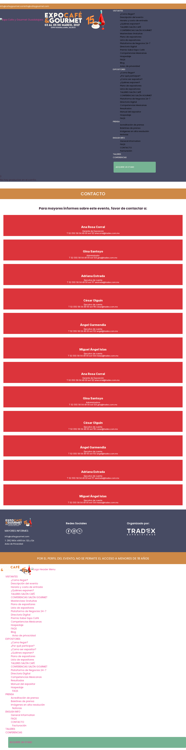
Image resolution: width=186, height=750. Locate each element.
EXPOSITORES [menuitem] (12, 639)
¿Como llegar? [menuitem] (19, 580)
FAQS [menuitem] (14, 628)
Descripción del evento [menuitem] (24, 583)
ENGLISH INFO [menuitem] (12, 711)
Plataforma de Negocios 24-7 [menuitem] (28, 611)
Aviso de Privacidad (14, 544)
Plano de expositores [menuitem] (23, 604)
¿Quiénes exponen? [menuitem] (22, 590)
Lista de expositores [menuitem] (22, 607)
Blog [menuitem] (13, 632)
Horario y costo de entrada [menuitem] (27, 587)
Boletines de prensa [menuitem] (22, 701)
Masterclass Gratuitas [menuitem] (24, 601)
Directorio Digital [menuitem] (20, 614)
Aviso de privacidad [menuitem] (24, 635)
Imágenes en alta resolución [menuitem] (28, 704)
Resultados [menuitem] (17, 680)
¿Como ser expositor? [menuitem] (23, 649)
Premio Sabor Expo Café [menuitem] (25, 618)
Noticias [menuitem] (17, 708)
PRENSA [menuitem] (9, 694)
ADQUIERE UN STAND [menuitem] (21, 742)
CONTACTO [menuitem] (17, 722)
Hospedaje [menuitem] (17, 625)
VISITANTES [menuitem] (11, 576)
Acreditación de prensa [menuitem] (25, 697)
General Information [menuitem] (23, 715)
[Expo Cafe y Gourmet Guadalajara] (21, 19)
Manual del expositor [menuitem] (23, 684)
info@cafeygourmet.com (17, 536)
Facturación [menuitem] (19, 725)
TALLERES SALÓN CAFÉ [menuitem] (23, 594)
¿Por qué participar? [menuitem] (22, 645)
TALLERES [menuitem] (10, 729)
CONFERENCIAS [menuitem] (13, 732)
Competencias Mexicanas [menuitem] (26, 621)
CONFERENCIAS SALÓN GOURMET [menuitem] (29, 597)
